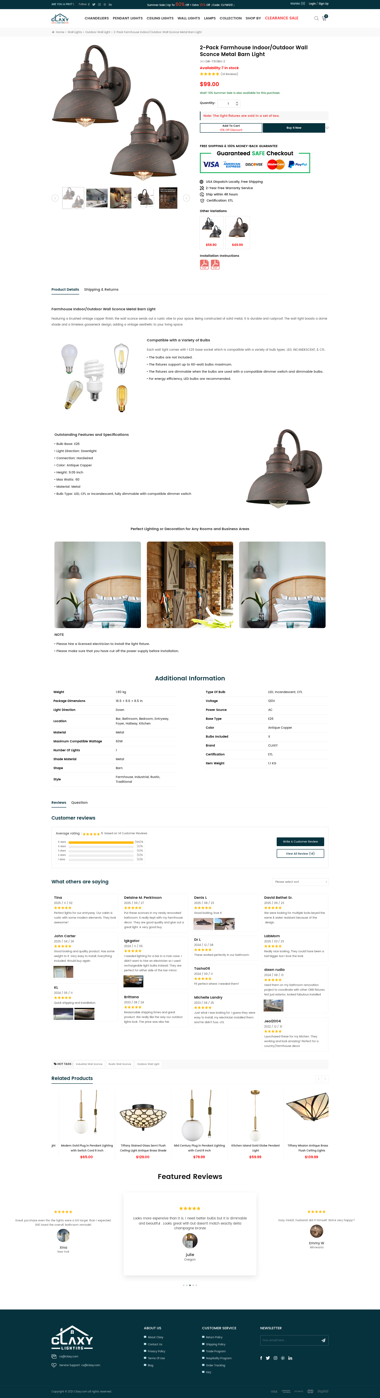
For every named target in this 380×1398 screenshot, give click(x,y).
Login (312, 4)
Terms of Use (156, 1358)
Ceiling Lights (160, 18)
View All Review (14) (300, 853)
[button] (325, 1079)
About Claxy (155, 1337)
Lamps (210, 18)
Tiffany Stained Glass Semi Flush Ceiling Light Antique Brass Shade (134, 1148)
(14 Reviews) (229, 74)
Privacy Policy (156, 1351)
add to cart (231, 128)
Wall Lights (189, 18)
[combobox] (300, 882)
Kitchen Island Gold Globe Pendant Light (246, 1148)
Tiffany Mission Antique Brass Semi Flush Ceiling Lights (302, 1148)
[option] (120, 114)
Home (60, 32)
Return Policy (214, 1337)
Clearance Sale (281, 18)
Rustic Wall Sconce (120, 1064)
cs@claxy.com (68, 1357)
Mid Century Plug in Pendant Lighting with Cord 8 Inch (190, 1148)
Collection (231, 18)
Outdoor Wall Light (97, 32)
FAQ (208, 1372)
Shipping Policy (215, 1345)
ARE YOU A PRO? (61, 4)
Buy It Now (294, 128)
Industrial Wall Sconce (89, 1064)
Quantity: (207, 103)
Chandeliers (97, 18)
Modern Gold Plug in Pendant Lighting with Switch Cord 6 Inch (78, 1148)
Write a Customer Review (300, 841)
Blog (150, 1366)
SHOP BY (253, 18)
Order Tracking (215, 1366)
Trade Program (216, 1351)
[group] (77, 1125)
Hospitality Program (219, 1358)
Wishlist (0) (297, 4)
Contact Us (155, 1345)
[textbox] (300, 882)
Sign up (324, 4)
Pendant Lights (128, 18)
